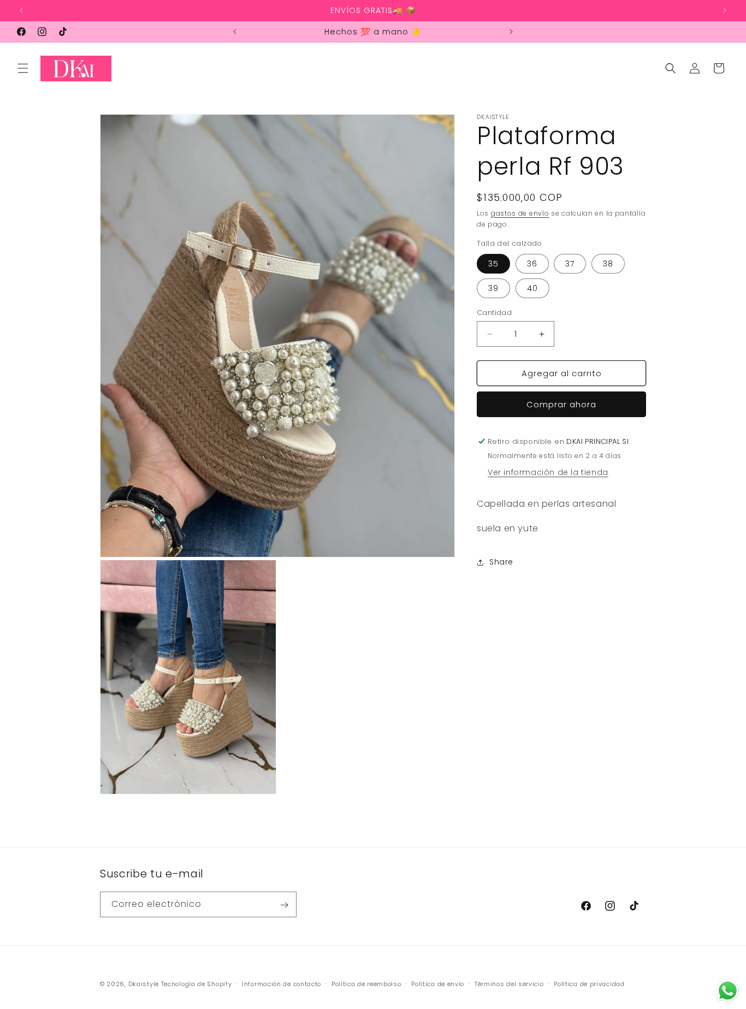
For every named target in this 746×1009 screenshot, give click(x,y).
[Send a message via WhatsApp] (728, 991)
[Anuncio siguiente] (725, 10)
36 (532, 263)
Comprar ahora (561, 404)
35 (493, 263)
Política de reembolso (366, 983)
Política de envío (437, 983)
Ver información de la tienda (548, 472)
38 (608, 263)
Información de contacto (281, 983)
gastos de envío (520, 213)
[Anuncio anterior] (21, 10)
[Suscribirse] (284, 905)
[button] (23, 68)
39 (493, 288)
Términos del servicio (509, 983)
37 (570, 263)
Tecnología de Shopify (196, 984)
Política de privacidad (589, 983)
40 (532, 288)
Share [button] (501, 561)
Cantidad (494, 312)
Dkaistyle (143, 984)
